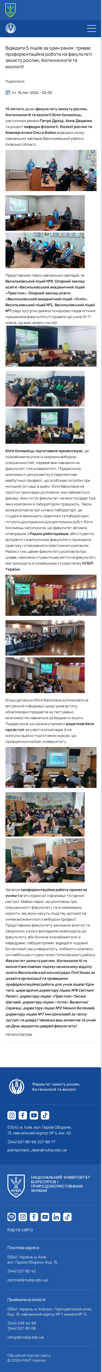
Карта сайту (20, 1229)
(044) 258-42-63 (21, 1323)
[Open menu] (91, 28)
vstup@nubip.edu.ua (25, 1337)
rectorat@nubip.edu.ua (27, 1280)
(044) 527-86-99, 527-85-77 (31, 1141)
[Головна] (10, 10)
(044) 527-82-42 (21, 1271)
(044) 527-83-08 (21, 1328)
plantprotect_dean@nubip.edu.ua (37, 1150)
